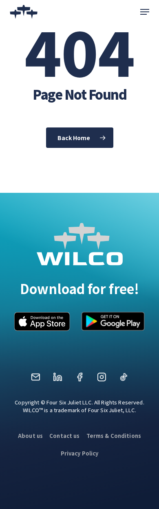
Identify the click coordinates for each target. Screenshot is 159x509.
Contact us (64, 436)
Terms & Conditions (113, 436)
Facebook (79, 380)
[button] (144, 12)
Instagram (101, 380)
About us (30, 436)
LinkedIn (57, 380)
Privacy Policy (80, 453)
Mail (35, 380)
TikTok (123, 380)
